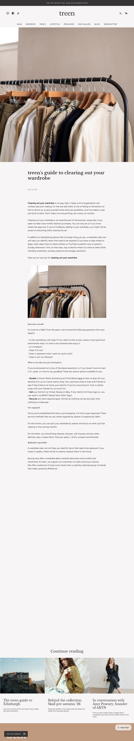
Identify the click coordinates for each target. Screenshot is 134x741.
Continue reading (67, 651)
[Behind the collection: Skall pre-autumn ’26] (67, 675)
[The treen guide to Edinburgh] (22, 675)
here (80, 378)
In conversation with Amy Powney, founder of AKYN (110, 704)
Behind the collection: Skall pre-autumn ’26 (65, 702)
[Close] (24, 734)
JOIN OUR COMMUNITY (14, 734)
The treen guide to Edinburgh (17, 702)
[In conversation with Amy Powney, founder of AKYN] (111, 675)
